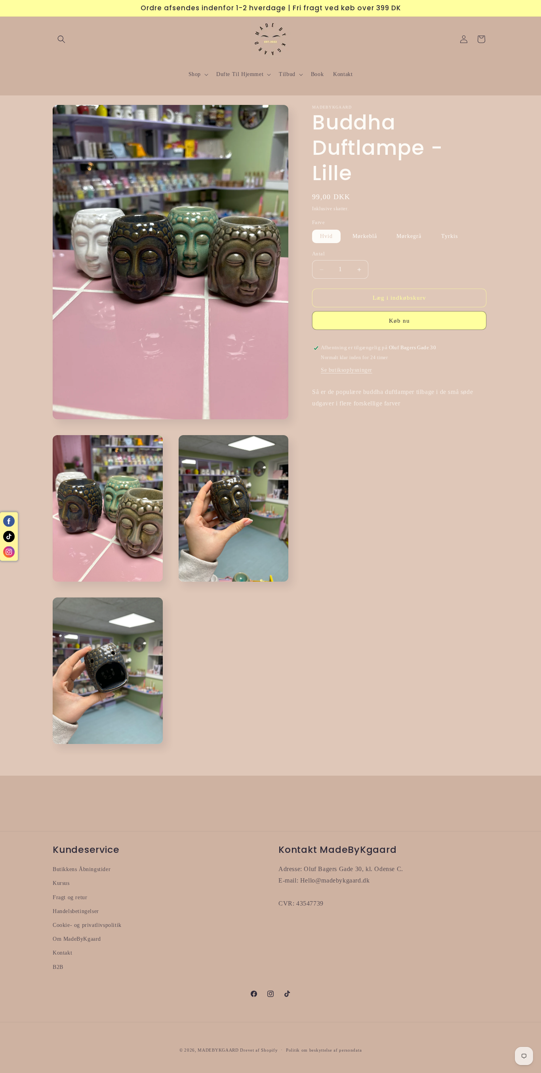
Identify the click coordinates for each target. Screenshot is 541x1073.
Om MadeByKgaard (77, 939)
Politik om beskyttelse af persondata (324, 1050)
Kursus (61, 883)
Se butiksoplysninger (346, 370)
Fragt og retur (70, 897)
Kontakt (62, 953)
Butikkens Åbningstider (81, 869)
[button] (61, 39)
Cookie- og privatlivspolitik (87, 925)
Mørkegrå (408, 237)
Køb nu (399, 321)
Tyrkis (449, 237)
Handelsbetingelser (76, 911)
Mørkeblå (364, 237)
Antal (318, 254)
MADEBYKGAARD (218, 1050)
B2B (58, 967)
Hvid (326, 237)
